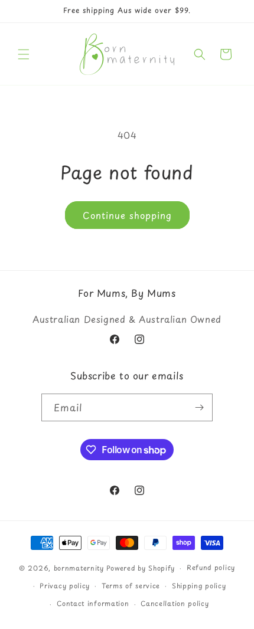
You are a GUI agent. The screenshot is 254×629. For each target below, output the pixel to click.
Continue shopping (127, 215)
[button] (24, 54)
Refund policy (211, 567)
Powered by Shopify (140, 568)
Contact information (93, 603)
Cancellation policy (175, 603)
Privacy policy (65, 586)
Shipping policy (199, 586)
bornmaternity (79, 568)
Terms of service (131, 586)
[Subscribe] (199, 407)
